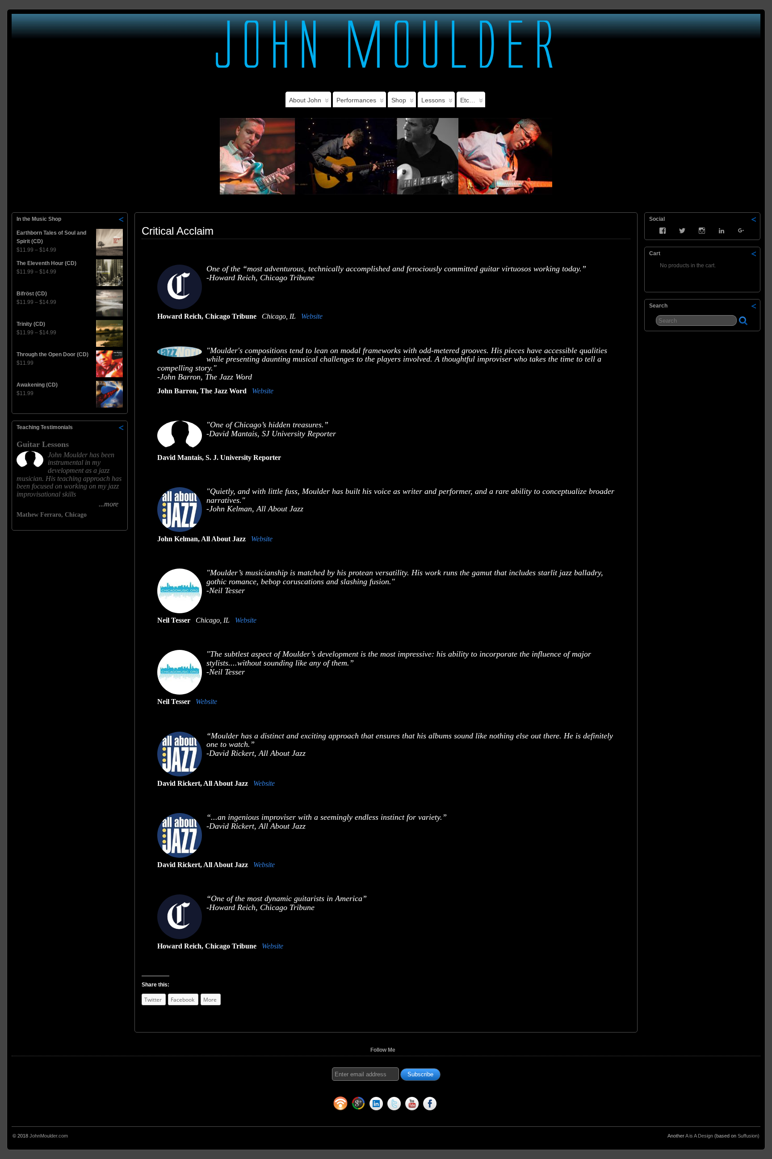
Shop (398, 100)
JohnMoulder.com (48, 1135)
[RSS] (340, 1105)
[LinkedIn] (376, 1105)
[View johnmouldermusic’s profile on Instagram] (701, 230)
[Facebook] (430, 1105)
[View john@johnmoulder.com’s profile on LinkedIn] (721, 230)
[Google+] (358, 1105)
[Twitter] (394, 1105)
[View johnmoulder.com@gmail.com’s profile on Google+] (741, 230)
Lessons (433, 100)
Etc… (467, 100)
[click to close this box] (121, 219)
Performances (356, 100)
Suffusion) (748, 1135)
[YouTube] (412, 1105)
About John (305, 100)
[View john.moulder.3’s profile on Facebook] (662, 230)
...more (108, 504)
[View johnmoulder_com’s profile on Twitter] (682, 230)
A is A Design (699, 1135)
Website (312, 316)
